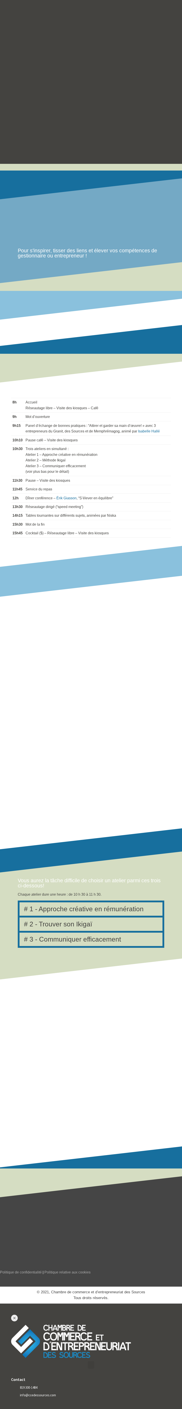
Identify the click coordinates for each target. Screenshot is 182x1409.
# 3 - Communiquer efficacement (72, 939)
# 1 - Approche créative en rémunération (84, 909)
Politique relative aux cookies (67, 1272)
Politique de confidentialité (21, 1272)
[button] (91, 909)
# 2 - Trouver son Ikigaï (58, 924)
